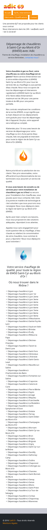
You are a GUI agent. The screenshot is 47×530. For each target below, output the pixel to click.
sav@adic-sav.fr (37, 29)
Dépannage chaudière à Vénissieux (22, 354)
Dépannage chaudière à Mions (20, 485)
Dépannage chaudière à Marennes (22, 501)
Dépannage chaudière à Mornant (22, 427)
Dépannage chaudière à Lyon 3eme (22, 299)
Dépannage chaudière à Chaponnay (23, 498)
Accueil (8, 12)
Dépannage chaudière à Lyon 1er (21, 294)
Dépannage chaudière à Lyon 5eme (22, 305)
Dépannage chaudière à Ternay (21, 414)
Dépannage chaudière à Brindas (21, 329)
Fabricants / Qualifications (16, 17)
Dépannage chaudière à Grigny (21, 438)
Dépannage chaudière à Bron (20, 436)
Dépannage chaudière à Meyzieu (21, 397)
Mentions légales (10, 523)
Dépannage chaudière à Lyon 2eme (22, 296)
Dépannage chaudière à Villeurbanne (23, 318)
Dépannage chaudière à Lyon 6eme (22, 307)
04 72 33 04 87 (10, 32)
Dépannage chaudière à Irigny (20, 444)
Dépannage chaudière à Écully (20, 332)
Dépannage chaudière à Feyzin (20, 392)
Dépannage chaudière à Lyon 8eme (22, 313)
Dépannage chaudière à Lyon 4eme (22, 302)
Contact (33, 17)
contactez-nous (31, 57)
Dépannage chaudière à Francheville (23, 400)
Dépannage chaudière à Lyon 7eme (22, 310)
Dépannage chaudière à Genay (20, 479)
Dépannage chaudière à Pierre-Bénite (23, 389)
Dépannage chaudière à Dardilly (21, 452)
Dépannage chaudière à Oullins (21, 460)
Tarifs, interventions (22, 12)
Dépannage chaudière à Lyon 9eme (22, 316)
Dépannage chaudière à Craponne (22, 381)
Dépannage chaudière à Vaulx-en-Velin (24, 326)
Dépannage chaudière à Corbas (21, 496)
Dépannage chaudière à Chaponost (22, 463)
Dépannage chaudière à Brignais (21, 441)
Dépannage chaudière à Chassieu (22, 471)
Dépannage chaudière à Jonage (21, 395)
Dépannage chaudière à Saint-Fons (22, 351)
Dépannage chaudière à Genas (20, 482)
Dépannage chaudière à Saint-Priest (23, 487)
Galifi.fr (12, 520)
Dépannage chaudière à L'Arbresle (22, 356)
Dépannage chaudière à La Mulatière (23, 403)
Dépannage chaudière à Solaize (21, 411)
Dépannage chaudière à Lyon (20, 291)
